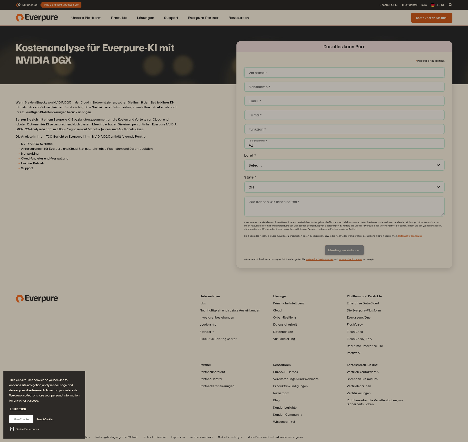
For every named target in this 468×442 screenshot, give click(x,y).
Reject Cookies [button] (45, 419)
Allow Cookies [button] (21, 419)
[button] (24, 429)
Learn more (18, 408)
